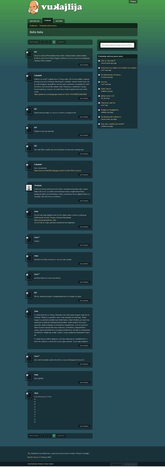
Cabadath (38, 75)
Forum (47, 20)
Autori (59, 21)
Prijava (133, 1)
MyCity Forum (33, 457)
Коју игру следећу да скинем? (112, 124)
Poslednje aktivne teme (48, 26)
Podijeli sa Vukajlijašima (109, 110)
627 (35, 52)
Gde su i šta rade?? (108, 61)
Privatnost (40, 464)
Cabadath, (107, 126)
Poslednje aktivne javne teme (110, 56)
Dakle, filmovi (106, 89)
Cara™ (37, 237)
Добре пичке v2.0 (107, 96)
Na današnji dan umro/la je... (111, 75)
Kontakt (51, 464)
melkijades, (106, 91)
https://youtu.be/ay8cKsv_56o (45, 220)
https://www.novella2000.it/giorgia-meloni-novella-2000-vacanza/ (57, 170)
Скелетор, (107, 77)
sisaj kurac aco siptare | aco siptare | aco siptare (118, 68)
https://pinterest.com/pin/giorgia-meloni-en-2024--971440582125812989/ (60, 94)
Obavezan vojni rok (108, 103)
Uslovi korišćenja (32, 464)
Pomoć (46, 464)
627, (105, 98)
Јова (36, 211)
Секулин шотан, (108, 63)
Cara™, (106, 70)
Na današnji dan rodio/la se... (111, 117)
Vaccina (104, 82)
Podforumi (33, 26)
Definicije (35, 21)
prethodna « (34, 42)
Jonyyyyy (38, 185)
